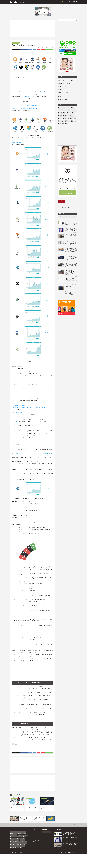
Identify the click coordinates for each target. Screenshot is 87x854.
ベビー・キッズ (67, 86)
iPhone (73, 107)
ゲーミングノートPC (17, 838)
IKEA (69, 107)
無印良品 (64, 121)
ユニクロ (21, 841)
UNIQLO (12, 835)
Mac (64, 109)
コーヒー (23, 838)
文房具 (66, 120)
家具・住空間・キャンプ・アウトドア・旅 (67, 93)
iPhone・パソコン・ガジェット (68, 80)
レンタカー (60, 118)
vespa (16, 835)
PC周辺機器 (68, 109)
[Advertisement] (32, 28)
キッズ (74, 112)
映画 (72, 120)
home (43, 1)
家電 (75, 118)
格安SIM (60, 121)
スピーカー (60, 115)
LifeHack (60, 109)
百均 (72, 121)
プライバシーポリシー (14, 852)
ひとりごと (20, 835)
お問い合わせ (64, 1)
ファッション (71, 115)
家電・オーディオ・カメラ (68, 96)
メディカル (17, 841)
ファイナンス (66, 115)
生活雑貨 (69, 121)
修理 (68, 118)
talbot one (73, 109)
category (56, 1)
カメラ (65, 112)
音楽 (63, 123)
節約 (76, 121)
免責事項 (21, 852)
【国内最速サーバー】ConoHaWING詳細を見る (67, 209)
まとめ (67, 89)
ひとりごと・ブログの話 (67, 83)
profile (49, 1)
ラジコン (26, 841)
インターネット (25, 835)
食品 (66, 123)
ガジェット (69, 112)
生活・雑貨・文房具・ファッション (68, 99)
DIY (63, 107)
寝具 (59, 120)
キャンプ (12, 838)
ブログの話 (12, 841)
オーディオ (60, 112)
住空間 (65, 118)
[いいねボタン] (13, 744)
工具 (62, 120)
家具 (71, 118)
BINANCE (16, 421)
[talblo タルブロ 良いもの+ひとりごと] (18, 3)
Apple (60, 107)
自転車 (60, 123)
